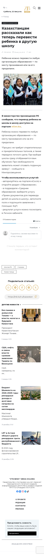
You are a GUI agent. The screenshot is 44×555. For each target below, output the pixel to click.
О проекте (20, 499)
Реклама (19, 509)
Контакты (20, 506)
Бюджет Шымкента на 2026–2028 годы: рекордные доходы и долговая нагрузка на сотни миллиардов (10, 398)
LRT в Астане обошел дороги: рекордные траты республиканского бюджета (11, 438)
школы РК (8, 267)
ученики (21, 267)
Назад (6, 17)
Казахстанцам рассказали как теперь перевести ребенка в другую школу (19, 37)
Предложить (14, 533)
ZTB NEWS (7, 52)
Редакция (20, 502)
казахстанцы (9, 272)
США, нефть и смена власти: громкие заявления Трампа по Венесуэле (8, 355)
